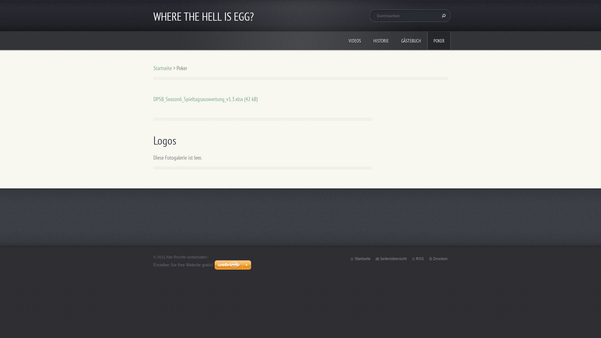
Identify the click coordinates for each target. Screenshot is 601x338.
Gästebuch (411, 41)
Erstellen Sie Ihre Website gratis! (183, 265)
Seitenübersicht (393, 259)
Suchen (443, 15)
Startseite (162, 68)
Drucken (440, 259)
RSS (420, 259)
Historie (381, 41)
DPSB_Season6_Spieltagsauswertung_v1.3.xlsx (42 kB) (205, 99)
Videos (355, 41)
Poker (439, 41)
